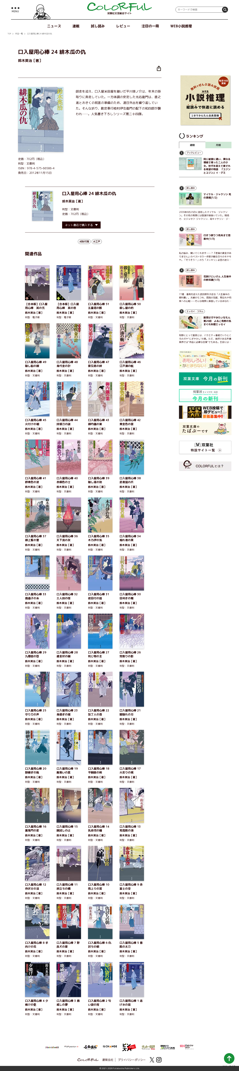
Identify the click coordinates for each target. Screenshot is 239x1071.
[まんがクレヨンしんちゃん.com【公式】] (52, 1047)
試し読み (98, 25)
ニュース (54, 25)
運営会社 (107, 1060)
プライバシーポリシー (132, 1060)
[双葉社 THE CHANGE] (110, 1047)
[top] (119, 7)
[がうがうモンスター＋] (71, 1047)
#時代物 (84, 241)
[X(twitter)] (151, 1059)
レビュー (123, 25)
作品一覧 (19, 33)
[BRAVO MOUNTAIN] (168, 1047)
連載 (75, 25)
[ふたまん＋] (91, 1047)
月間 (218, 145)
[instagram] (158, 1059)
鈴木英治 (68, 201)
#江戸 (96, 241)
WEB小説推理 (181, 25)
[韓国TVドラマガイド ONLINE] (187, 1047)
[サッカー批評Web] (148, 1047)
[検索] (225, 10)
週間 (192, 145)
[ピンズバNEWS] (129, 1045)
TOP (9, 33)
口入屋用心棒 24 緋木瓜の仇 (39, 33)
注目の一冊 (150, 25)
